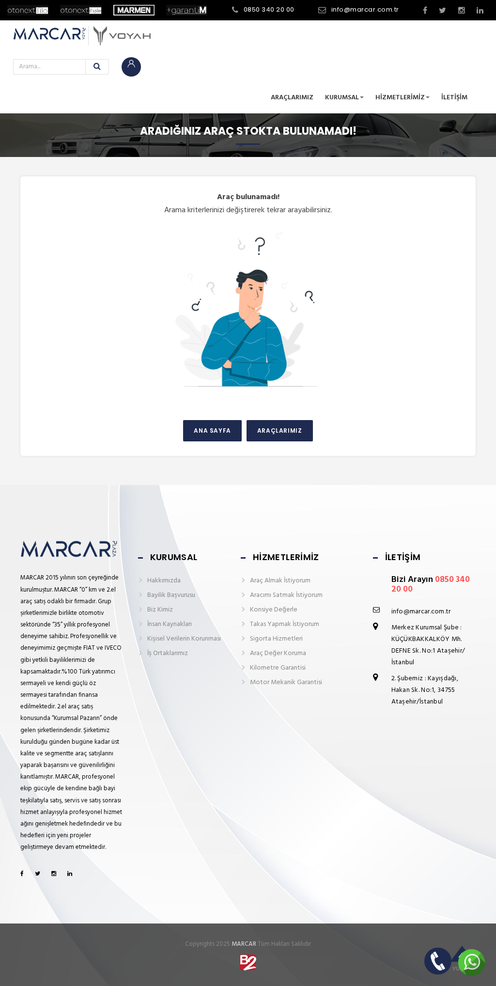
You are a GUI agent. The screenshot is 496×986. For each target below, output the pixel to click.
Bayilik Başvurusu (171, 595)
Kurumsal (342, 97)
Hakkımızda (164, 580)
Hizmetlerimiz (400, 97)
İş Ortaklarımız (167, 653)
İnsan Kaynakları (169, 624)
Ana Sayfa (212, 430)
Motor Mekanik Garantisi (286, 682)
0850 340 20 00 (269, 9)
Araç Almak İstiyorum (280, 580)
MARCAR (244, 944)
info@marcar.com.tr (365, 9)
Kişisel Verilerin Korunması (184, 638)
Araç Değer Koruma (278, 653)
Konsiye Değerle (273, 609)
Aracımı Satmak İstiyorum (286, 595)
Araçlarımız (292, 97)
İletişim (454, 97)
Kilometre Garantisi (278, 667)
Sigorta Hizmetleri (276, 638)
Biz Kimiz (160, 609)
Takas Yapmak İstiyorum (284, 624)
